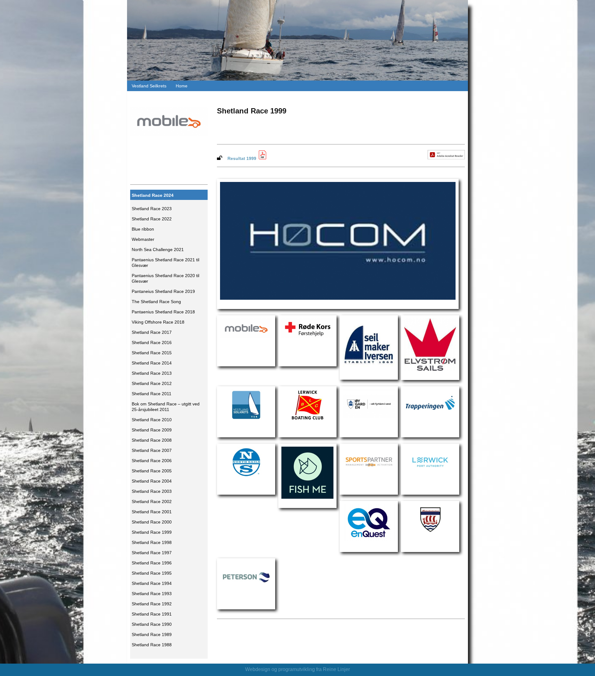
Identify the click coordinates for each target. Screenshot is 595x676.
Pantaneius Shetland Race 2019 (163, 291)
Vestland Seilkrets (149, 86)
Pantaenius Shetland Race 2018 (163, 312)
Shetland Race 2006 (152, 460)
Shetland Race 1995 (152, 573)
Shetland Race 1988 (152, 645)
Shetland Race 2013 (152, 373)
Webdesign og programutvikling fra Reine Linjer (297, 669)
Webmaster (143, 239)
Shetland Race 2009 (152, 430)
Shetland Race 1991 (152, 614)
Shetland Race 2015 (152, 353)
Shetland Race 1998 (152, 542)
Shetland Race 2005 (152, 471)
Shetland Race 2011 (151, 393)
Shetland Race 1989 (152, 634)
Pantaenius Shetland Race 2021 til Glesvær (165, 263)
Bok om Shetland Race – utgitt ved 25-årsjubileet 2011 (166, 407)
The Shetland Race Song (156, 301)
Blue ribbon (143, 229)
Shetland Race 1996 (152, 563)
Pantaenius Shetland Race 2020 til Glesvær (165, 278)
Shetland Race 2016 (152, 342)
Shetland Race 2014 (152, 363)
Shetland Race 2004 (152, 481)
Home (181, 86)
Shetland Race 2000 (152, 522)
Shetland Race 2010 (152, 420)
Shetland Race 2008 (152, 440)
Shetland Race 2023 (152, 208)
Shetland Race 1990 (152, 624)
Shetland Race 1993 (152, 593)
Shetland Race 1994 (152, 583)
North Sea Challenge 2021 (158, 249)
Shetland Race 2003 (152, 491)
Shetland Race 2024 (153, 195)
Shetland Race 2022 (152, 219)
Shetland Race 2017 (152, 332)
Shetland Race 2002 (152, 501)
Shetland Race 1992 (152, 604)
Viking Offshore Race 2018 (158, 322)
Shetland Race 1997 (152, 552)
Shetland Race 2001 (152, 512)
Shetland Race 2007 (152, 450)
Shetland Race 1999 (152, 532)
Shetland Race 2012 (152, 383)
